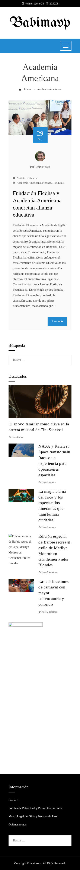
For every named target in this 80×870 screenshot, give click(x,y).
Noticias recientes (27, 178)
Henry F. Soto (42, 166)
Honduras (58, 182)
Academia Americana (29, 182)
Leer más (57, 321)
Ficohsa (46, 182)
